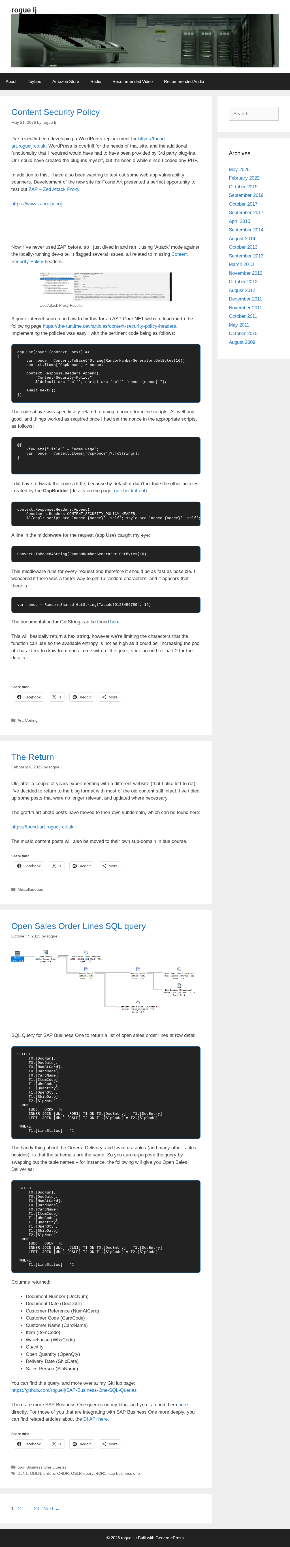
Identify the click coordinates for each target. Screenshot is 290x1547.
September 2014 (246, 230)
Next (51, 1508)
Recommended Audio (184, 81)
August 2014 (242, 238)
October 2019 (243, 186)
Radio (95, 81)
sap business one (124, 1473)
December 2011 (245, 299)
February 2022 (244, 178)
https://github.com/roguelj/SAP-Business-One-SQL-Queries (74, 1390)
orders (49, 1473)
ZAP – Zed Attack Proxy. (55, 189)
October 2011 (243, 316)
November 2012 (245, 273)
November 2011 (245, 307)
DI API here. (96, 1419)
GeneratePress (169, 1537)
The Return (32, 757)
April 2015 (239, 221)
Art (20, 720)
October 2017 (243, 204)
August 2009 (242, 342)
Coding (31, 720)
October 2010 (243, 333)
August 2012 (242, 290)
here (115, 622)
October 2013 (243, 247)
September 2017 (246, 212)
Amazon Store (65, 81)
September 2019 (246, 195)
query (88, 1473)
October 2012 (243, 281)
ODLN (35, 1473)
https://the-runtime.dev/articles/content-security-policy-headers (109, 326)
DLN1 (23, 1473)
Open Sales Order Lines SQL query (78, 926)
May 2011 (239, 325)
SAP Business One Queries (42, 1467)
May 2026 (239, 169)
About (11, 81)
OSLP (76, 1473)
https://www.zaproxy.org (36, 203)
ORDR (63, 1473)
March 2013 (241, 264)
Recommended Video (132, 81)
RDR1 (100, 1473)
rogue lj (24, 10)
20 (37, 1508)
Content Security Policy (55, 112)
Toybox (34, 81)
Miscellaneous (30, 889)
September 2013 (246, 256)
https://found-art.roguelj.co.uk (42, 827)
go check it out (129, 490)
